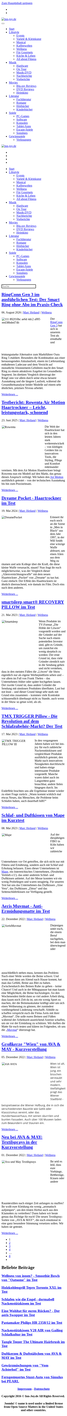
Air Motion (56, 477)
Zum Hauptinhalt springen (16, 3)
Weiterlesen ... (9, 394)
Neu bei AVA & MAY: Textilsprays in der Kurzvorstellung (21, 1142)
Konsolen (22, 122)
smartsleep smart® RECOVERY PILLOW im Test (32, 604)
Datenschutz (42, 1388)
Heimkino (22, 92)
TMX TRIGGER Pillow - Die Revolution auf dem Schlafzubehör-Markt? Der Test (31, 721)
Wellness (21, 49)
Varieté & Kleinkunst (28, 38)
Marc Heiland (31, 312)
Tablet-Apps (23, 126)
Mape (4, 871)
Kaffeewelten (24, 45)
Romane (21, 102)
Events (20, 35)
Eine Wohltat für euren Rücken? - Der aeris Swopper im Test (30, 1313)
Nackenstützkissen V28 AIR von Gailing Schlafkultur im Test (32, 1332)
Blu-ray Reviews (26, 86)
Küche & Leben (25, 55)
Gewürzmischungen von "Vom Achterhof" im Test (24, 1367)
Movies (13, 82)
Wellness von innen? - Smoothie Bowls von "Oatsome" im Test (30, 1278)
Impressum (24, 1388)
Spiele (12, 112)
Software (21, 119)
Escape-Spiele (24, 129)
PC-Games (22, 116)
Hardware (22, 65)
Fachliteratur (23, 99)
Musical (21, 42)
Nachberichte (24, 75)
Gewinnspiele (17, 136)
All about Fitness (26, 59)
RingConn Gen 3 (56, 324)
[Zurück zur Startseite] (8, 19)
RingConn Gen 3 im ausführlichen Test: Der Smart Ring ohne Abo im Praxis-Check (32, 299)
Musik (12, 62)
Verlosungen (23, 139)
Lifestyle (14, 32)
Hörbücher (22, 106)
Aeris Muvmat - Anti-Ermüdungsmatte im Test (25, 909)
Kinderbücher (24, 109)
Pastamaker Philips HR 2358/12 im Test (31, 1323)
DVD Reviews (25, 89)
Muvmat (12, 1029)
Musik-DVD (23, 72)
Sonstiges (22, 133)
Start (11, 28)
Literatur (14, 96)
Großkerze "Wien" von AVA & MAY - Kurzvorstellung (30, 1047)
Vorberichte (23, 79)
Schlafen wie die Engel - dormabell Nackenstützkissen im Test (27, 1301)
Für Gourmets (24, 52)
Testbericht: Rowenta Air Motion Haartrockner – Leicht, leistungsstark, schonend (33, 407)
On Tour (21, 69)
